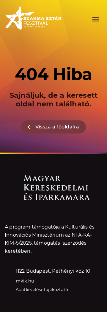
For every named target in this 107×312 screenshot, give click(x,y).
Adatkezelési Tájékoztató (42, 289)
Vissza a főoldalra (57, 127)
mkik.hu (25, 281)
